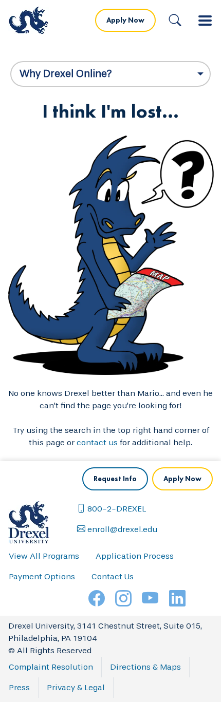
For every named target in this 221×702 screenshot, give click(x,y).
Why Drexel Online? (66, 74)
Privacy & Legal (76, 687)
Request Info (115, 478)
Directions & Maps (145, 667)
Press (19, 687)
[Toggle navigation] (205, 20)
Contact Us (112, 576)
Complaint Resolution (51, 667)
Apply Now (125, 20)
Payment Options (42, 576)
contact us (97, 442)
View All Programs (44, 556)
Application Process (135, 556)
